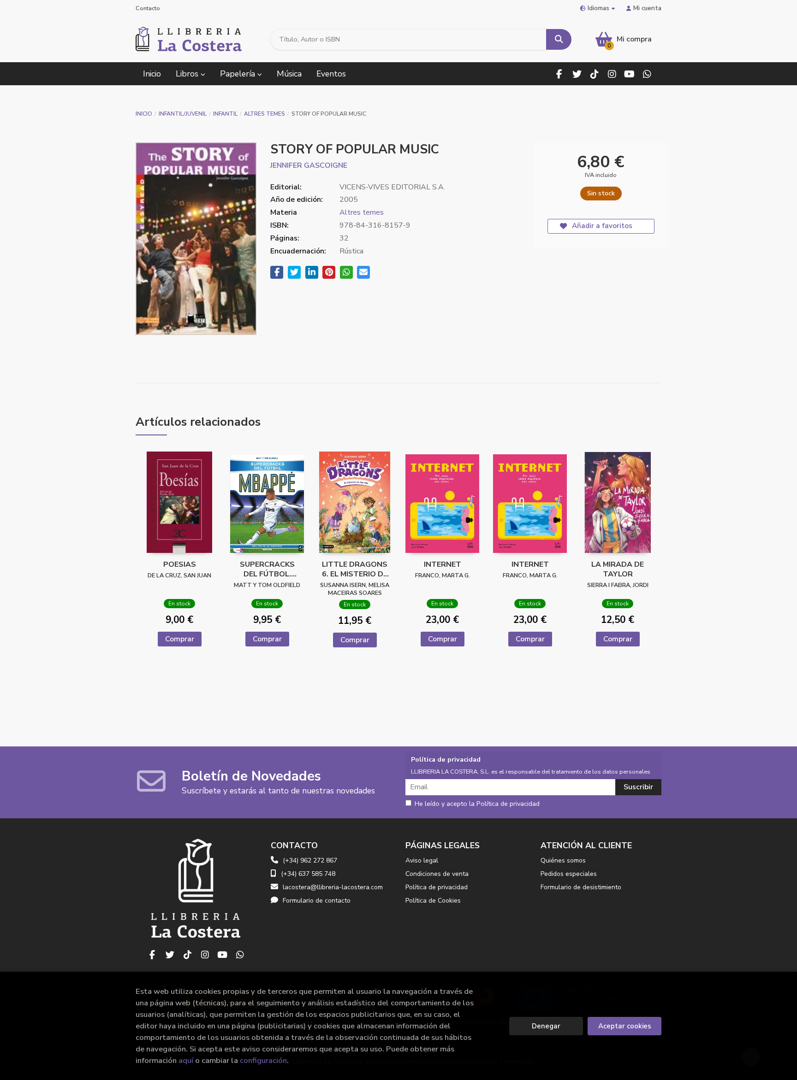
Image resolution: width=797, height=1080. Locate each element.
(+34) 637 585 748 (308, 873)
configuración (263, 1060)
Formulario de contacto (317, 900)
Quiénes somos (563, 860)
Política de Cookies (433, 900)
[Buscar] (558, 39)
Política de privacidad (436, 887)
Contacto (148, 8)
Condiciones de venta (437, 873)
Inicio (144, 113)
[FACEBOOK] (559, 74)
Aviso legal (421, 860)
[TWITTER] (576, 74)
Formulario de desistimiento (581, 887)
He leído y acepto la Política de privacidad (477, 804)
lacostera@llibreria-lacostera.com (333, 887)
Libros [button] (188, 73)
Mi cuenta (647, 8)
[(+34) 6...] (646, 74)
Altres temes (264, 113)
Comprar (179, 639)
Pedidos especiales (569, 873)
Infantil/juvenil (183, 113)
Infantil (225, 113)
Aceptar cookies (624, 1026)
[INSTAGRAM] (611, 74)
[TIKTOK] (594, 74)
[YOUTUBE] (629, 74)
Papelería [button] (238, 73)
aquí (185, 1060)
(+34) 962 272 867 (310, 860)
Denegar (546, 1026)
